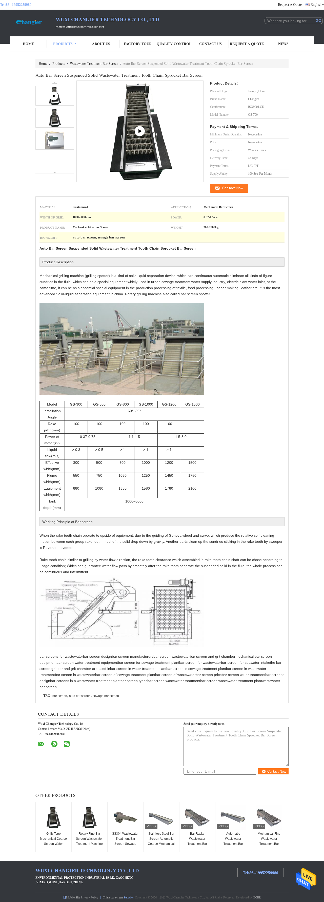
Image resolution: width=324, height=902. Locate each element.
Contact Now (233, 188)
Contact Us (210, 43)
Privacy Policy (89, 897)
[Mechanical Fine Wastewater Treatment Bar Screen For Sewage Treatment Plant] (269, 817)
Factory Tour (138, 43)
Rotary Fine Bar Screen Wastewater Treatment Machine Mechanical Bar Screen (89, 844)
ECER (257, 897)
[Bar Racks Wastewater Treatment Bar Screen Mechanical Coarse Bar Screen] (197, 817)
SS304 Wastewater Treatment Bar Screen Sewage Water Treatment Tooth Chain (125, 844)
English (316, 5)
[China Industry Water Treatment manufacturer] (28, 22)
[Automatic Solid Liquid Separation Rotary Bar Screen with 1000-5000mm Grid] (140, 131)
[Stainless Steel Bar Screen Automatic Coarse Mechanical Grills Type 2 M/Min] (161, 817)
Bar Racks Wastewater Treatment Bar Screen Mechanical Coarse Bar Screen (197, 844)
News (283, 43)
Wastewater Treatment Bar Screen (94, 63)
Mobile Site (73, 897)
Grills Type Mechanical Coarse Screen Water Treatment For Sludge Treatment (53, 844)
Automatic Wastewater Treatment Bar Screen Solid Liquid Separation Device (233, 844)
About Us (101, 43)
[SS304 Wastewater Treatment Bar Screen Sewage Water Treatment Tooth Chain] (125, 817)
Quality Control (174, 43)
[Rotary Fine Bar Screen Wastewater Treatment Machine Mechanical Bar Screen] (89, 817)
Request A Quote (290, 5)
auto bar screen (80, 696)
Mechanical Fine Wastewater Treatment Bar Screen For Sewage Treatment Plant (269, 844)
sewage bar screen (106, 696)
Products (63, 43)
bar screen (59, 696)
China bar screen (113, 897)
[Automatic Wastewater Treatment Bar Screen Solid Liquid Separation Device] (233, 817)
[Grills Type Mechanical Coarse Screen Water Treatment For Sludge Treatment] (53, 817)
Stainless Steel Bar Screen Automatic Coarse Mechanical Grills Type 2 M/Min (161, 841)
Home (28, 43)
